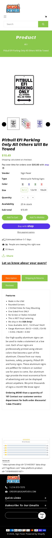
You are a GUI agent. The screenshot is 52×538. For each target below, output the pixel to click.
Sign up (42, 515)
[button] (6, 16)
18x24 (43, 190)
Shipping (6, 159)
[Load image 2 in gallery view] (26, 124)
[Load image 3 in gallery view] (40, 124)
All (25, 44)
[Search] (43, 24)
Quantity (6, 197)
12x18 (33, 190)
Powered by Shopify (35, 534)
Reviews (10, 285)
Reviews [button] (6, 460)
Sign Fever (26, 173)
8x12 (24, 190)
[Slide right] (48, 124)
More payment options (26, 232)
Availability (8, 204)
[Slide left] (4, 124)
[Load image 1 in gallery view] (13, 124)
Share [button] (9, 255)
